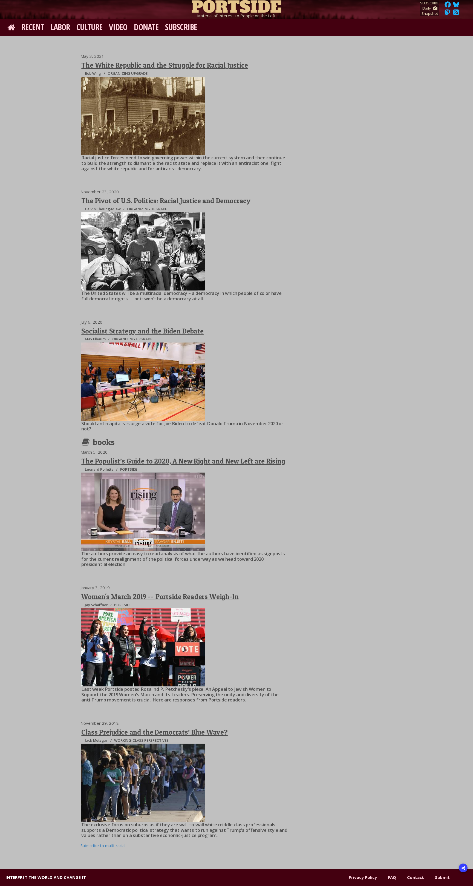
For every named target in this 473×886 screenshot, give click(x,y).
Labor (60, 27)
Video (118, 27)
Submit (442, 877)
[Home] (236, 5)
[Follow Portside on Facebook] (447, 6)
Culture (89, 27)
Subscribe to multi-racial (102, 845)
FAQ (392, 877)
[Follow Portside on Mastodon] (447, 13)
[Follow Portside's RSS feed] (456, 13)
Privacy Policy (363, 877)
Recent (32, 27)
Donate (146, 27)
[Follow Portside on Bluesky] (456, 6)
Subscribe (181, 27)
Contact (415, 877)
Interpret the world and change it (45, 877)
